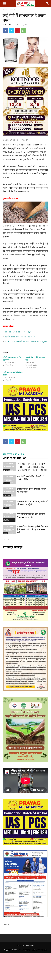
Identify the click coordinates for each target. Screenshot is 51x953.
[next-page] (8, 539)
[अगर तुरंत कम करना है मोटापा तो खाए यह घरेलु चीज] (9, 491)
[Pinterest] (17, 30)
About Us (20, 945)
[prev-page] (4, 539)
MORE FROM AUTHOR (14, 458)
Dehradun (6, 470)
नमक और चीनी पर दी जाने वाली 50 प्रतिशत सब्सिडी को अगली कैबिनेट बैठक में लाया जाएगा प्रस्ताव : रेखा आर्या (32, 467)
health (5, 533)
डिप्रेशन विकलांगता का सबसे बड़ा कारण (20, 337)
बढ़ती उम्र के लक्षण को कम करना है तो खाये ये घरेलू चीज (26, 342)
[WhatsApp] (23, 30)
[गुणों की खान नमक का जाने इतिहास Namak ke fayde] (9, 517)
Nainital (5, 508)
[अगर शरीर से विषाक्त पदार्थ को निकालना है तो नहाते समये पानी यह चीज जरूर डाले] (9, 529)
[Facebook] (5, 30)
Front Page (13, 10)
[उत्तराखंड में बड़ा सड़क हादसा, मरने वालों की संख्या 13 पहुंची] (9, 504)
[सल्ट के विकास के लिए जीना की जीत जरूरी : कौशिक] (9, 479)
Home (5, 10)
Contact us (30, 945)
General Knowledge (6, 519)
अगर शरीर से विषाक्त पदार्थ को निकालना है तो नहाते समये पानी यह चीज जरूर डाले (32, 529)
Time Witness (10, 25)
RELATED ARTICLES (13, 454)
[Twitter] (11, 30)
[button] (4, 3)
